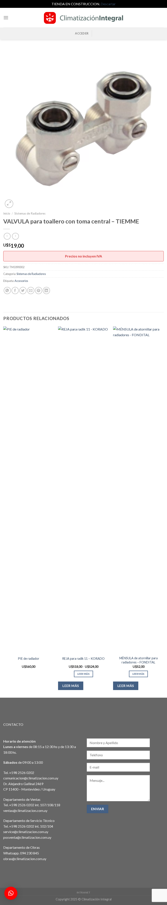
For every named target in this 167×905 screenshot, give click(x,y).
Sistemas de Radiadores (29, 213)
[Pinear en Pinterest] (38, 290)
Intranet (83, 892)
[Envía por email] (30, 290)
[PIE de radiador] (28, 489)
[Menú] (5, 17)
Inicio (6, 213)
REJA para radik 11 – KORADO (83, 658)
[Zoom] (9, 203)
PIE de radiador (28, 658)
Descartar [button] (108, 4)
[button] (10, 893)
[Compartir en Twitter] (23, 290)
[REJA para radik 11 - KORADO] (83, 489)
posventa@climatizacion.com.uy (27, 837)
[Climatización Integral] (83, 17)
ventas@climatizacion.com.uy (25, 810)
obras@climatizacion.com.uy (24, 859)
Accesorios (21, 281)
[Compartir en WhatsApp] (7, 290)
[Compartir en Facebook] (15, 290)
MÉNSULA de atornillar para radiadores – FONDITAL (138, 660)
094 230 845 (29, 853)
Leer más (83, 673)
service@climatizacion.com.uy (25, 832)
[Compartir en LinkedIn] (46, 290)
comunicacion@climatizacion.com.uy (30, 778)
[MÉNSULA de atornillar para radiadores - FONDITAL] (138, 489)
